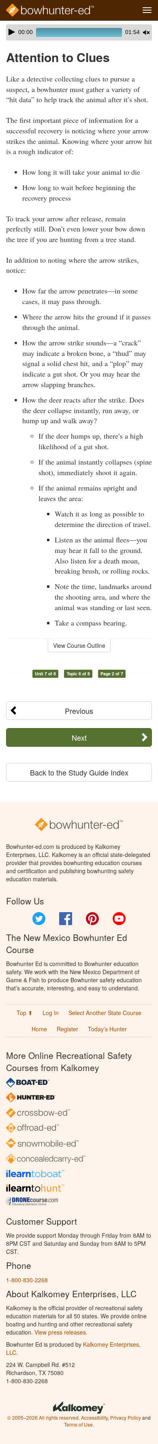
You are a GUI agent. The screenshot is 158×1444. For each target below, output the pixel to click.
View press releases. (61, 1332)
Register (67, 1029)
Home (39, 1029)
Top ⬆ (25, 1013)
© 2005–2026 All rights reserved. (43, 1417)
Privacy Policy (125, 1417)
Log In (51, 1013)
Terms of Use (78, 1424)
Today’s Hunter (107, 1029)
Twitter (38, 918)
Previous (79, 710)
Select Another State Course (104, 1013)
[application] (79, 32)
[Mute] (146, 32)
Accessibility (94, 1417)
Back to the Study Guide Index (79, 772)
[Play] (12, 32)
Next (79, 737)
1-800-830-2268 (27, 1280)
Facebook (65, 918)
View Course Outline (79, 645)
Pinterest (92, 918)
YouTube (119, 918)
